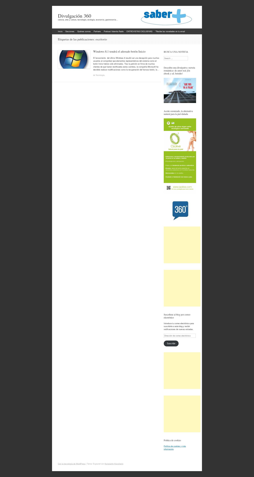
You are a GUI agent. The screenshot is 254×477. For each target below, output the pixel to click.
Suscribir (171, 343)
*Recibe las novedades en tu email (170, 31)
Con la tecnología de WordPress (71, 463)
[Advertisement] (182, 245)
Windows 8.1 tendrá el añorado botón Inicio (119, 51)
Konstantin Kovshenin (114, 463)
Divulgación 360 (74, 15)
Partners (97, 31)
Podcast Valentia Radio (114, 31)
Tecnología (100, 75)
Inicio (60, 31)
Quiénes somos (84, 31)
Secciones (69, 31)
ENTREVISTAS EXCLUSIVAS (139, 31)
